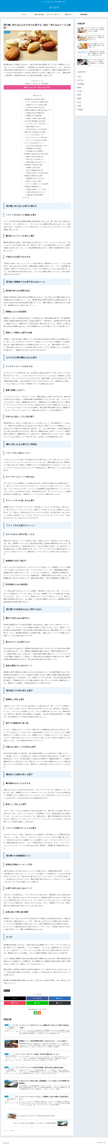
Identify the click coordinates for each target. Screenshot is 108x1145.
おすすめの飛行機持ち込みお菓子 (35, 121)
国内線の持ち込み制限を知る (35, 113)
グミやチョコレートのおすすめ (36, 124)
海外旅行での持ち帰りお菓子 (34, 164)
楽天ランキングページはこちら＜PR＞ (37, 87)
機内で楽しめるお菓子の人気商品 (35, 132)
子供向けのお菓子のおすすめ (35, 107)
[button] (60, 1003)
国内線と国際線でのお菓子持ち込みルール (38, 110)
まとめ (27, 197)
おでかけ (7, 990)
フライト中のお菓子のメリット (34, 143)
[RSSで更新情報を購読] (39, 1013)
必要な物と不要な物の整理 (35, 195)
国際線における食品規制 (34, 115)
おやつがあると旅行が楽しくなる (37, 145)
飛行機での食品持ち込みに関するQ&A (36, 154)
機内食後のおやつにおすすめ (35, 178)
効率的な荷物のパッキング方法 (36, 189)
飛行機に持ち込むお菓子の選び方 (35, 99)
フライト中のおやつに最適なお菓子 (37, 102)
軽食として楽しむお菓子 (34, 181)
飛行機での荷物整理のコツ (33, 186)
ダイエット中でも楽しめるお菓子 (37, 140)
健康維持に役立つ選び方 (34, 148)
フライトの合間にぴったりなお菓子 (37, 184)
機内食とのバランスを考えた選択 (37, 104)
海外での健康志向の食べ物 (35, 170)
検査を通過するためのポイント (36, 162)
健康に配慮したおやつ (33, 126)
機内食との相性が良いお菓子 (34, 175)
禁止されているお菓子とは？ (35, 159)
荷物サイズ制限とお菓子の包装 (36, 118)
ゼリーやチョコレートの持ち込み (37, 137)
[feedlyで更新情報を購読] (35, 1013)
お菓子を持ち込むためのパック (36, 192)
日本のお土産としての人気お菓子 (37, 129)
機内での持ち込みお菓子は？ (35, 156)
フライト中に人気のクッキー (35, 134)
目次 (34, 95)
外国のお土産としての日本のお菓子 (37, 173)
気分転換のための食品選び (35, 151)
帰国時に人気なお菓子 (33, 167)
